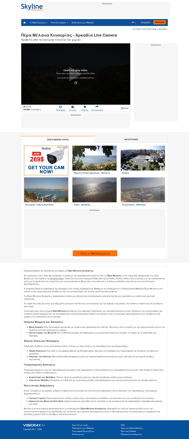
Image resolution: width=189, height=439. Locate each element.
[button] (134, 22)
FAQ (123, 425)
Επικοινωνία (78, 434)
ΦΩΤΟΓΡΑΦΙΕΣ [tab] (131, 139)
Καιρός (72, 110)
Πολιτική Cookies (128, 431)
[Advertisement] (107, 11)
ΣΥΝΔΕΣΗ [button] (145, 22)
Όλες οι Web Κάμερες (94, 253)
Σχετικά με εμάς (80, 425)
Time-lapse (60, 110)
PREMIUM (159, 22)
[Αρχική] (24, 22)
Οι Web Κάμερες (38, 22)
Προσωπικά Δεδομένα (131, 434)
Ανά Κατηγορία (59, 22)
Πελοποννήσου (57, 278)
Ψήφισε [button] (84, 110)
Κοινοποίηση (97, 110)
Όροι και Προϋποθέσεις (132, 428)
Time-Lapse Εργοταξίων (83, 431)
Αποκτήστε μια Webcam (83, 22)
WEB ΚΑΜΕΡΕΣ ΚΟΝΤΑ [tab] (58, 139)
